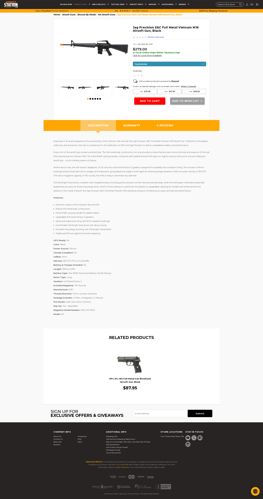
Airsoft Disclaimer (122, 467)
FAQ (80, 439)
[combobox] (230, 4)
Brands (182, 4)
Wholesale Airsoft (113, 450)
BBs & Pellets (99, 4)
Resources (57, 442)
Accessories (168, 4)
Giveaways (82, 436)
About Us (57, 436)
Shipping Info (111, 436)
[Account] (246, 4)
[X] (193, 437)
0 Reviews (165, 125)
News (80, 442)
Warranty (131, 125)
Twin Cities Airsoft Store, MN (172, 436)
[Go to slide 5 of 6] (97, 99)
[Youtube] (187, 437)
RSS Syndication (113, 445)
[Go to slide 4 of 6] (95, 99)
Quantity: (137, 71)
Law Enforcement (113, 453)
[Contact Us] (250, 4)
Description (98, 125)
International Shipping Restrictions (120, 439)
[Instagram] (187, 444)
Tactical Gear (118, 4)
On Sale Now (66, 4)
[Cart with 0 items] (256, 4)
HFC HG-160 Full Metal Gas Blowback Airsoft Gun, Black (130, 380)
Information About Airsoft (117, 447)
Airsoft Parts (137, 4)
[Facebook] (200, 437)
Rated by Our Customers (52, 11)
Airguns (153, 4)
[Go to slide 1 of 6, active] (88, 99)
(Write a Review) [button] (156, 37)
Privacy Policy (133, 494)
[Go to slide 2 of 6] (90, 99)
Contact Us (58, 439)
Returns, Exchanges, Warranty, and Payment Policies (128, 442)
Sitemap (122, 494)
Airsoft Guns (80, 4)
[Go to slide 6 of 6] (100, 99)
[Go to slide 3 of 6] (93, 99)
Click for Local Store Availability (147, 55)
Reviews (56, 445)
